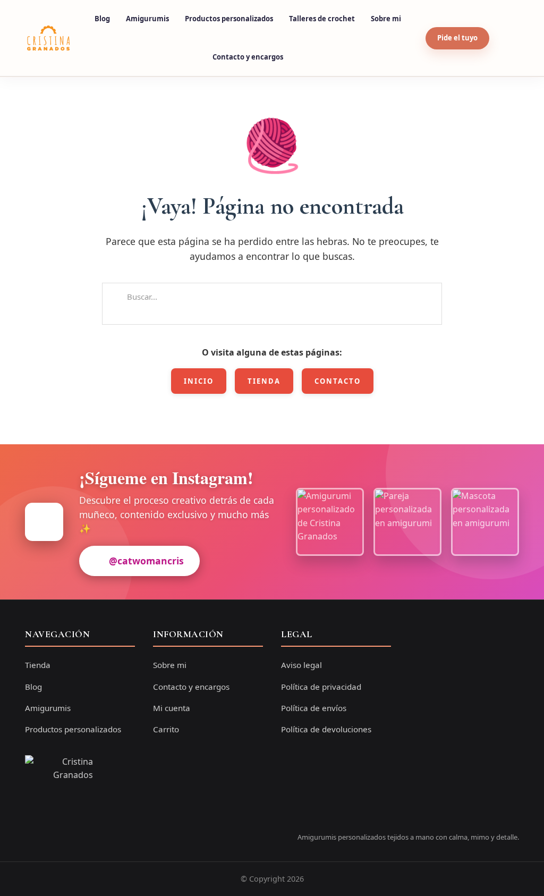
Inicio (199, 381)
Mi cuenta (171, 708)
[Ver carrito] (507, 38)
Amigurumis (147, 18)
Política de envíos (313, 708)
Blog (102, 18)
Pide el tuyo (457, 38)
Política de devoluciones (326, 729)
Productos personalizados (229, 18)
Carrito (166, 729)
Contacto (337, 381)
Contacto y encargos (247, 57)
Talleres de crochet (322, 18)
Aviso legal (301, 665)
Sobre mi (386, 18)
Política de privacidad (321, 686)
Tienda (264, 381)
